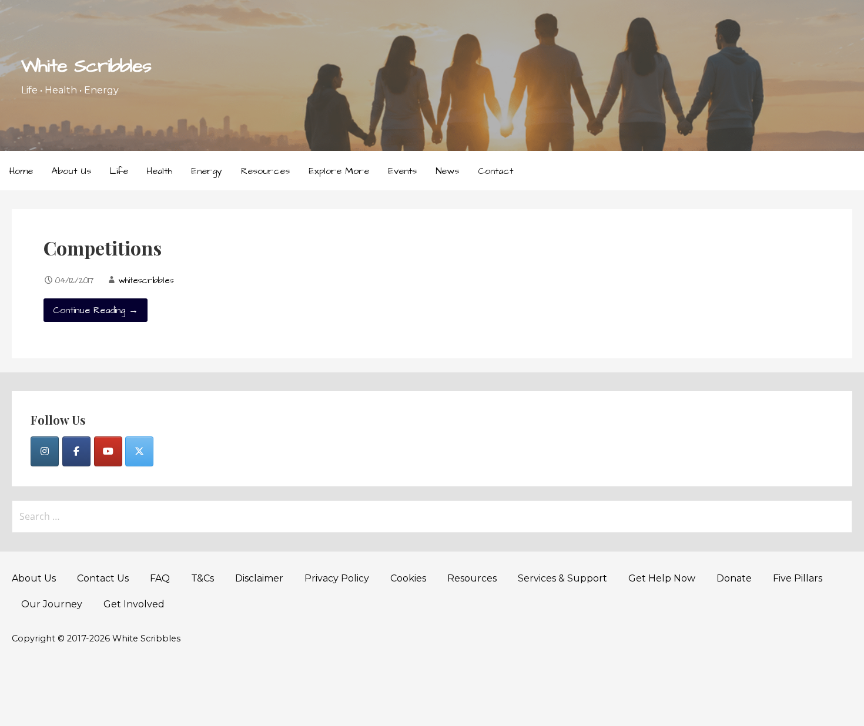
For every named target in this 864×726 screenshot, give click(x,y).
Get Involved (134, 604)
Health (159, 170)
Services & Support (562, 578)
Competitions (102, 247)
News (447, 170)
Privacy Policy (336, 578)
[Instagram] (45, 451)
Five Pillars (797, 578)
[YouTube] (108, 451)
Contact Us (103, 578)
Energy (206, 170)
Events (402, 170)
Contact (495, 170)
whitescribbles (146, 281)
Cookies (408, 578)
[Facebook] (76, 451)
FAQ (160, 578)
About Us (71, 170)
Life (119, 170)
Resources (265, 170)
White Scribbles (86, 66)
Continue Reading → (95, 310)
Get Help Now (661, 578)
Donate (734, 578)
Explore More (339, 170)
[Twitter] (139, 451)
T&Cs (202, 578)
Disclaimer (259, 578)
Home (21, 170)
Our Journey (51, 604)
